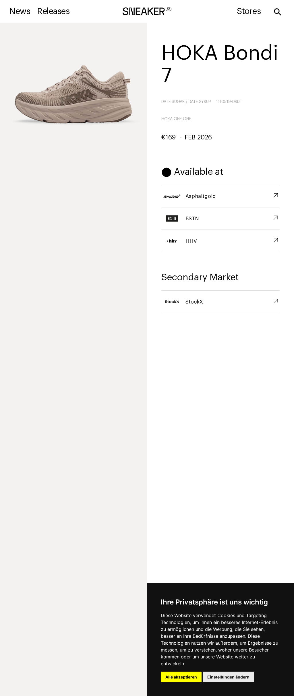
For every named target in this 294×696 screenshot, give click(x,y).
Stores (249, 11)
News (19, 11)
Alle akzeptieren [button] (181, 676)
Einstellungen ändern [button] (228, 676)
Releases (53, 11)
